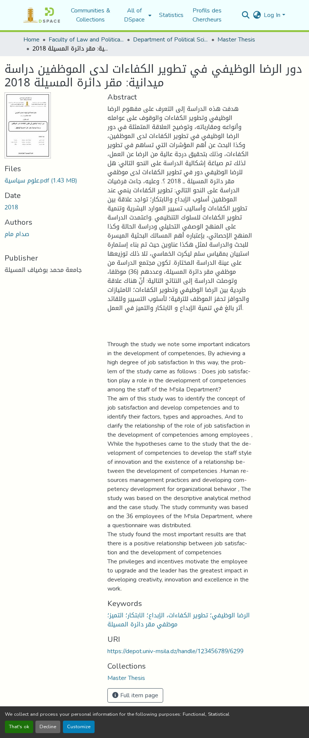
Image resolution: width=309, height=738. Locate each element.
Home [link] (31, 39)
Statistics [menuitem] (171, 15)
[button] (41, 15)
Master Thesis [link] (236, 39)
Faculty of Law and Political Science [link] (86, 39)
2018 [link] (11, 207)
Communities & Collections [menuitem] (90, 15)
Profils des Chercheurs (207, 15)
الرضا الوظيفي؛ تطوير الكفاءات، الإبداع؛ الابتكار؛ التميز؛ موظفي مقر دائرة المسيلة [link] (178, 619)
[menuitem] (136, 15)
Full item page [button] (138, 695)
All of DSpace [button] (134, 15)
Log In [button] (273, 15)
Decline (48, 726)
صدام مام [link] (17, 234)
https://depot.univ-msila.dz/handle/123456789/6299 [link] (175, 651)
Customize (78, 726)
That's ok (19, 726)
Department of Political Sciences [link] (170, 39)
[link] (51, 180)
